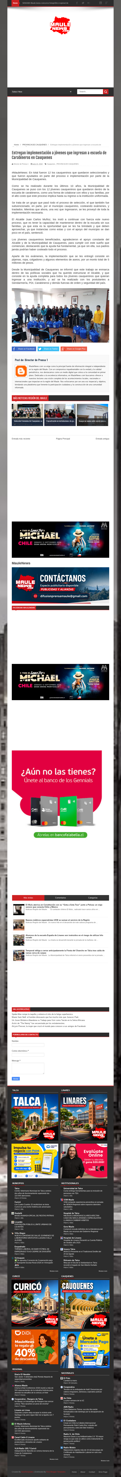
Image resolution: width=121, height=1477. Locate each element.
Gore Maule (69, 1227)
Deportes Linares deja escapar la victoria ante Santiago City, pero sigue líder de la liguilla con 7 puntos (34, 1415)
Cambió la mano (70, 1381)
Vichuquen (19, 1258)
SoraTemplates (27, 1472)
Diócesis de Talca (72, 1260)
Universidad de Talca (73, 1188)
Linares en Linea (22, 1410)
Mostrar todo (54, 1271)
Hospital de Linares (72, 1238)
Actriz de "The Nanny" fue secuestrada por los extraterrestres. (38, 1023)
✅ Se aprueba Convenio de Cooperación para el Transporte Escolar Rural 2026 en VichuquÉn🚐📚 (34, 1262)
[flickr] (89, 3)
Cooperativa (69, 1387)
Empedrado (20, 1247)
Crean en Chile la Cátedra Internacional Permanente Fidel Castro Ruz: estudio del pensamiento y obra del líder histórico (80, 1425)
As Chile (67, 1398)
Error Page (103, 1472)
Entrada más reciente (21, 439)
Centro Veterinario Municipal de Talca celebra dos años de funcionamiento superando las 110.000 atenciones (33, 1193)
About (82, 1472)
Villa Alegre (20, 1233)
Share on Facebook (26, 349)
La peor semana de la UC (74, 1401)
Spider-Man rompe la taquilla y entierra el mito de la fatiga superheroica (42, 1014)
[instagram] (95, 3)
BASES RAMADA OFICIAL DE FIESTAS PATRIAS (34, 1216)
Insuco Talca (69, 1249)
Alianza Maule (21, 1385)
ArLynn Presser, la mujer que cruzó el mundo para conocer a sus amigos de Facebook (49, 1026)
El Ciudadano (70, 1421)
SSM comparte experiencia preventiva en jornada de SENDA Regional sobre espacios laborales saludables (83, 1204)
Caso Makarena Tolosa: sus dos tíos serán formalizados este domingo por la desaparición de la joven (84, 1411)
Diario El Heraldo (22, 1374)
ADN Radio (68, 1407)
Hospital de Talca (71, 1213)
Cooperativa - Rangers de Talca (29, 1399)
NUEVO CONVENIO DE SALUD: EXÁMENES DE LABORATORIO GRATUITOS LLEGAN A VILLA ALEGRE (34, 1238)
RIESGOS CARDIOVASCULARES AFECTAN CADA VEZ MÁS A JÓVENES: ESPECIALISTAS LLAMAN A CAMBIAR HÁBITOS (82, 1218)
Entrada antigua (102, 439)
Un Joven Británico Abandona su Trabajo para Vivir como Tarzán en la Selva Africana (48, 1020)
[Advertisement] (60, 63)
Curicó (18, 1202)
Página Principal (63, 439)
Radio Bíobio (70, 1447)
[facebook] (77, 3)
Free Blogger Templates (56, 1472)
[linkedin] (101, 3)
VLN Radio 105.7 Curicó (25, 1448)
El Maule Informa (22, 1424)
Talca (17, 1188)
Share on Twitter (51, 349)
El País (67, 1378)
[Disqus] (60, 481)
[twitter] (83, 3)
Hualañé (18, 1213)
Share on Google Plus (76, 349)
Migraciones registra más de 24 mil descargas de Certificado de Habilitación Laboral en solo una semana (83, 1452)
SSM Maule (69, 1200)
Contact (92, 1472)
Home (74, 1472)
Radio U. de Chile (72, 1434)
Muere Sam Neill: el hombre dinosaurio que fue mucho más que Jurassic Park (45, 1017)
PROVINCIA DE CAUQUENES (68, 164)
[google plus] (106, 3)
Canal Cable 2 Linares (25, 1437)
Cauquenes (51, 164)
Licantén (18, 1222)
